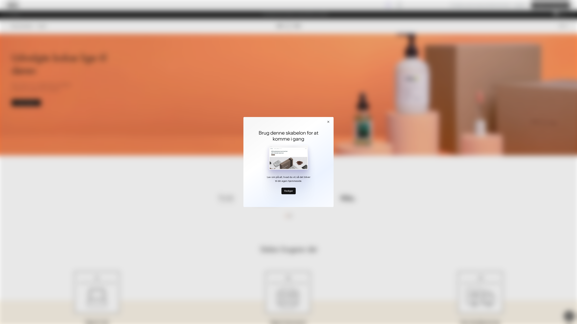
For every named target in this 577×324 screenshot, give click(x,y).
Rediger (288, 190)
